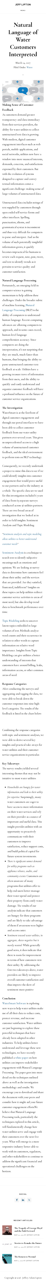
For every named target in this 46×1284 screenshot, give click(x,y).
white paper (21, 1057)
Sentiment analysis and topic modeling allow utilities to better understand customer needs (21, 539)
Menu (23, 10)
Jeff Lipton (23, 4)
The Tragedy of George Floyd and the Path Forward (28, 1229)
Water (30, 67)
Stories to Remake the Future (28, 1243)
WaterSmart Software (14, 1003)
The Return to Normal (25, 1256)
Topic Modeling (10, 620)
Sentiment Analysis (13, 552)
